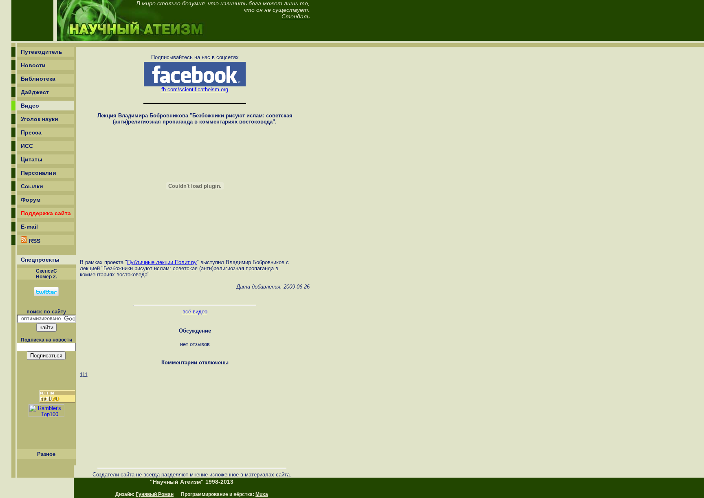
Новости (33, 65)
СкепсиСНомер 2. (46, 274)
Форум (30, 199)
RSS (33, 241)
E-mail (29, 226)
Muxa (261, 494)
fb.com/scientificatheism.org (194, 89)
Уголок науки (39, 119)
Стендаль (296, 16)
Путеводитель (41, 51)
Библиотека (38, 78)
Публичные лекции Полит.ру (162, 262)
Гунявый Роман (155, 494)
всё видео (195, 311)
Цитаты (31, 159)
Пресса (31, 132)
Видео (30, 105)
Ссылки (32, 186)
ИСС (27, 146)
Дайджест (35, 92)
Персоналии (38, 173)
